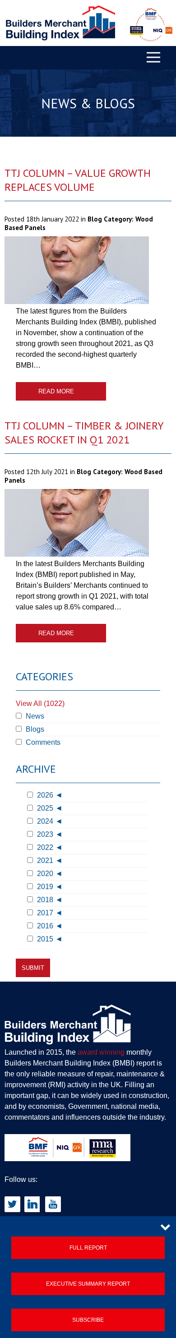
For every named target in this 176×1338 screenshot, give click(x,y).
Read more (56, 391)
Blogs (34, 729)
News (34, 716)
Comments (42, 742)
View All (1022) (40, 703)
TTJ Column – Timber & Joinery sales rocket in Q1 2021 (84, 433)
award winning (101, 1052)
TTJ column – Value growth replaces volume (78, 180)
